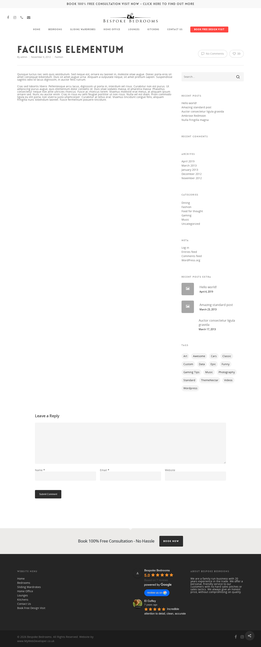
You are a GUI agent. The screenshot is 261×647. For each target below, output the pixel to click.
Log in (185, 247)
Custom (188, 364)
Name (40, 470)
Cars (214, 356)
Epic (213, 364)
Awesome (199, 356)
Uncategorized (191, 223)
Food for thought (192, 211)
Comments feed (192, 256)
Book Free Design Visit (209, 29)
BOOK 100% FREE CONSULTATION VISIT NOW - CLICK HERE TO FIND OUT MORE (130, 4)
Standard (189, 380)
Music (185, 219)
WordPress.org (191, 260)
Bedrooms (55, 29)
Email (104, 470)
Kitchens (153, 29)
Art (185, 356)
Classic (226, 356)
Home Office (112, 29)
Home (36, 29)
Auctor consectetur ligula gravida (203, 111)
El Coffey (150, 601)
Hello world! (189, 103)
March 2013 (189, 165)
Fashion (59, 57)
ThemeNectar (209, 380)
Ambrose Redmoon (194, 115)
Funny (225, 364)
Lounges (133, 29)
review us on (154, 592)
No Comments (214, 53)
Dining (186, 202)
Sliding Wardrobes (83, 29)
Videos (228, 380)
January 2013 (190, 169)
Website (170, 470)
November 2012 (192, 178)
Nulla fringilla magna (195, 120)
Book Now (171, 541)
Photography (227, 372)
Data (202, 364)
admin (23, 57)
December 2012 (192, 174)
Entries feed (189, 252)
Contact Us (174, 29)
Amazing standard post (196, 107)
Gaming (186, 215)
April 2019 (188, 161)
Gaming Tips (191, 372)
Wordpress (190, 388)
